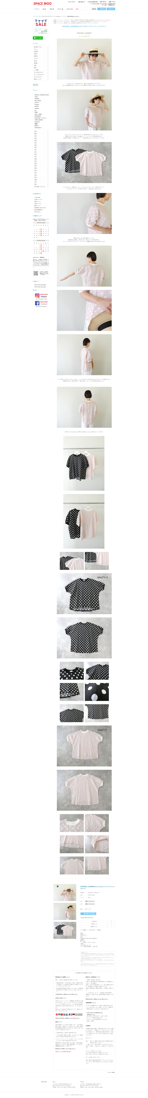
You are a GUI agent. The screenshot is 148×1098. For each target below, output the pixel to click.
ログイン (58, 16)
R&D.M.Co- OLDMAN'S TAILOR (42, 94)
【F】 (35, 143)
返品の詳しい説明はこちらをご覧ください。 (65, 1048)
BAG (35, 67)
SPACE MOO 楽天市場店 (40, 284)
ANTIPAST (37, 98)
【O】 (35, 163)
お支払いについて (38, 199)
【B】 (35, 133)
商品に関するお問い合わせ (87, 917)
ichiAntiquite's (38, 127)
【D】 (35, 138)
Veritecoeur (37, 121)
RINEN (36, 112)
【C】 (35, 136)
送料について (37, 201)
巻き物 (35, 63)
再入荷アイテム (38, 47)
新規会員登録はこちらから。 (73, 16)
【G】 (35, 145)
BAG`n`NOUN (38, 100)
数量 (81, 909)
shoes (35, 60)
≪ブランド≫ (67, 20)
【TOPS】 (73, 21)
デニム (35, 49)
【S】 (35, 170)
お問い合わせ (37, 211)
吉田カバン (37, 125)
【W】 (35, 179)
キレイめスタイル (38, 72)
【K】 (35, 154)
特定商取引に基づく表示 (40, 207)
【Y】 (35, 182)
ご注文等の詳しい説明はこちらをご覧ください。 (66, 994)
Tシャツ (78, 21)
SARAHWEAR (38, 116)
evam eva (37, 102)
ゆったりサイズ (38, 77)
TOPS (35, 54)
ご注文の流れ (37, 197)
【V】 (35, 177)
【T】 (35, 172)
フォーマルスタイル (39, 74)
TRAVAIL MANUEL (39, 119)
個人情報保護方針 (38, 209)
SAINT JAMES (38, 114)
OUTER (36, 51)
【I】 (35, 149)
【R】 (35, 168)
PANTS (36, 56)
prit (35, 110)
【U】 (35, 175)
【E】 (35, 140)
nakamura (37, 108)
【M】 (35, 159)
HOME (54, 20)
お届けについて (38, 203)
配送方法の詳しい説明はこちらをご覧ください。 (97, 999)
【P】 (35, 166)
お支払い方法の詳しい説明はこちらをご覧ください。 (67, 1018)
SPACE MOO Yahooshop (40, 287)
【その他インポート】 (39, 186)
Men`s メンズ (37, 79)
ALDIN (36, 96)
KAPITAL (37, 106)
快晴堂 (36, 123)
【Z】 (35, 184)
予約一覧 (35, 84)
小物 (35, 65)
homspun (37, 104)
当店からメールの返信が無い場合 (63, 1051)
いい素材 (36, 70)
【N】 (35, 161)
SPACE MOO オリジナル (40, 118)
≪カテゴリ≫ (67, 21)
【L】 (35, 156)
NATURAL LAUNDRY (78, 20)
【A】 (35, 131)
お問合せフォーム (59, 1045)
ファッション (60, 20)
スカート (36, 58)
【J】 (35, 152)
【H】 (35, 147)
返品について (37, 205)
